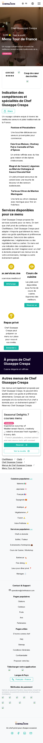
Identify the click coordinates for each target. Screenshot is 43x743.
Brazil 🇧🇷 (26, 683)
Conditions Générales (21, 650)
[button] (8, 111)
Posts (21, 612)
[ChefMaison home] (21, 723)
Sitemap (21, 645)
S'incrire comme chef (21, 634)
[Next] (38, 432)
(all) (31, 479)
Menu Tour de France (12, 468)
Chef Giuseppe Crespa (12, 462)
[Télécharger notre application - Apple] (14, 670)
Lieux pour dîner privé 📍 (22, 568)
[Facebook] (18, 733)
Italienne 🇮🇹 (21, 484)
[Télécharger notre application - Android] (28, 670)
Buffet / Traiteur (21, 539)
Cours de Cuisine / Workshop (21, 550)
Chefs (19, 459)
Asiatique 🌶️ (21, 507)
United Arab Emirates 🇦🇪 (23, 683)
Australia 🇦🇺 (25, 683)
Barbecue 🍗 (21, 558)
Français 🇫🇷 (21, 494)
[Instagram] (12, 733)
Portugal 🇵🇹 (14, 683)
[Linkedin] (24, 733)
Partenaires (21, 623)
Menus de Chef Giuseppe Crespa (17, 465)
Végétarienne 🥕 (21, 512)
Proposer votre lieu (21, 661)
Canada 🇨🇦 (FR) (19, 683)
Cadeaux (21, 607)
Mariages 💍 (21, 574)
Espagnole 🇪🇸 (21, 500)
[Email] (30, 733)
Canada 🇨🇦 (17, 683)
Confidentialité (21, 655)
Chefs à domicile (21, 534)
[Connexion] (33, 4)
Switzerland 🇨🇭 (16, 683)
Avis (21, 618)
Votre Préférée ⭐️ (21, 523)
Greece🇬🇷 (15, 683)
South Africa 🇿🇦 (21, 683)
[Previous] (4, 432)
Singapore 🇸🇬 (29, 683)
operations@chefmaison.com (22, 590)
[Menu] (39, 4)
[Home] (8, 3)
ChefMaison (7, 459)
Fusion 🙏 (21, 518)
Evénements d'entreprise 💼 (21, 545)
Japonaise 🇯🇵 (21, 489)
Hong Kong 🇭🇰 (28, 683)
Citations (21, 601)
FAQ (21, 639)
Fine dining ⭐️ (21, 563)
